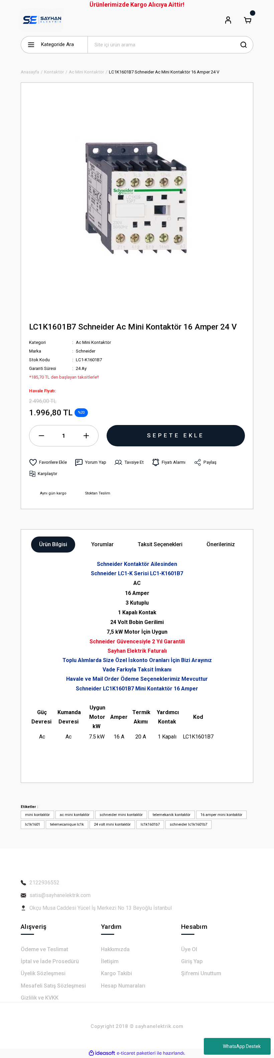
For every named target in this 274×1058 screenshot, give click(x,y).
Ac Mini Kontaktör (93, 342)
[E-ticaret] (136, 1053)
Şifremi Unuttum (201, 973)
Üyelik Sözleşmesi (43, 973)
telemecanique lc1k (67, 824)
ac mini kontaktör (75, 814)
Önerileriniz (221, 544)
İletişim (110, 961)
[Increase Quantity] (86, 435)
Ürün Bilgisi (53, 544)
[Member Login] (228, 20)
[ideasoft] (102, 1053)
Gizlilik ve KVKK (39, 998)
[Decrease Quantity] (41, 435)
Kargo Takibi (116, 973)
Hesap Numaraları (123, 986)
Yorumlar (102, 544)
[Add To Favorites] (48, 462)
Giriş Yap (192, 961)
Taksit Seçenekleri (160, 544)
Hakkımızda (115, 949)
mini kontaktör (37, 814)
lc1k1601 (32, 824)
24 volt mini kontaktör (112, 824)
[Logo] (41, 20)
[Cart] (247, 20)
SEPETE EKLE (175, 435)
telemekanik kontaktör (171, 814)
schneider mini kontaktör (121, 814)
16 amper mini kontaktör (221, 814)
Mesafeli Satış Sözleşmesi (53, 986)
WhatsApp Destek (242, 1046)
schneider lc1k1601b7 (188, 824)
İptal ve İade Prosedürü (50, 961)
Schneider (85, 351)
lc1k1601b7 (150, 824)
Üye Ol (189, 949)
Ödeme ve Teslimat (44, 949)
